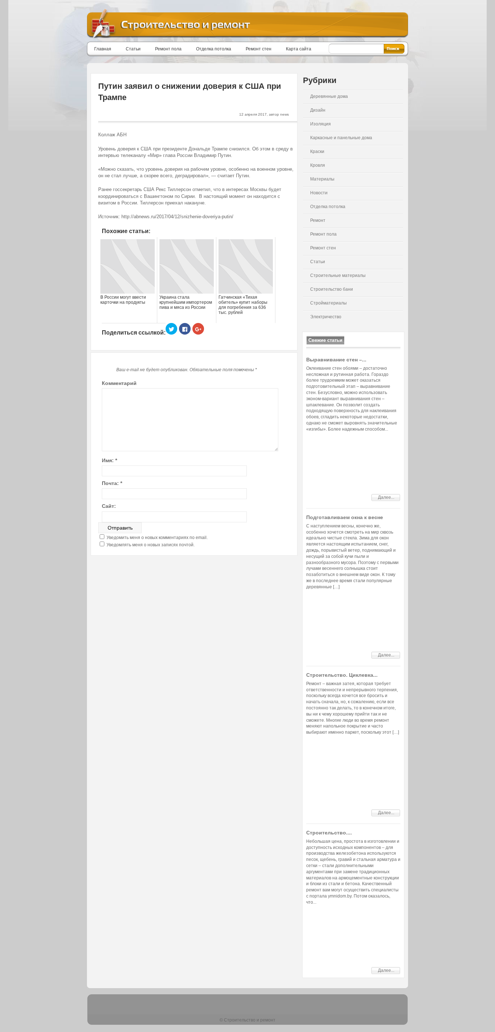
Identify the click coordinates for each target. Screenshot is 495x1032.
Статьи (133, 48)
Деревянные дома (329, 96)
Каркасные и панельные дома (341, 137)
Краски (317, 151)
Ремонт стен (258, 48)
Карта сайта (298, 48)
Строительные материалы (338, 275)
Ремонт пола (168, 48)
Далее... (386, 497)
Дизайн (317, 110)
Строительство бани (331, 289)
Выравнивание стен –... (336, 359)
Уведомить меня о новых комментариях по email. (157, 537)
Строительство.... (329, 833)
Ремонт (317, 220)
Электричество (325, 316)
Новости (319, 192)
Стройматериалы (328, 303)
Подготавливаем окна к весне (344, 517)
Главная (102, 48)
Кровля (317, 165)
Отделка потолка (213, 48)
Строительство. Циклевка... (342, 675)
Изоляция (320, 124)
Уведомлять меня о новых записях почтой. (151, 544)
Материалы (322, 179)
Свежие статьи (325, 340)
